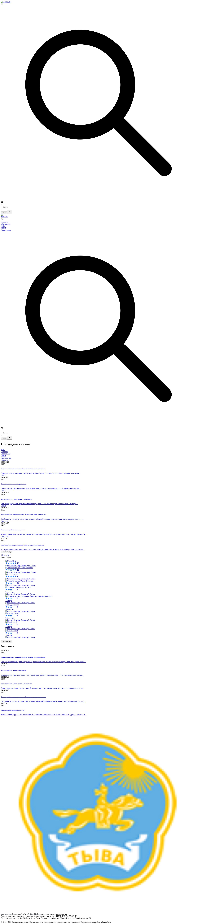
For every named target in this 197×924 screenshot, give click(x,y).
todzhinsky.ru (6, 914)
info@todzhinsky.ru (34, 914)
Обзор (33, 566)
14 (8, 555)
